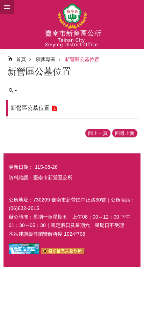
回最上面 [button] (125, 133)
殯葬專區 (45, 59)
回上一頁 (98, 133)
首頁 (21, 59)
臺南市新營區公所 (72, 24)
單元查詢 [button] (13, 90)
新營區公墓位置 (82, 59)
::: (2, 52)
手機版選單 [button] (7, 7)
